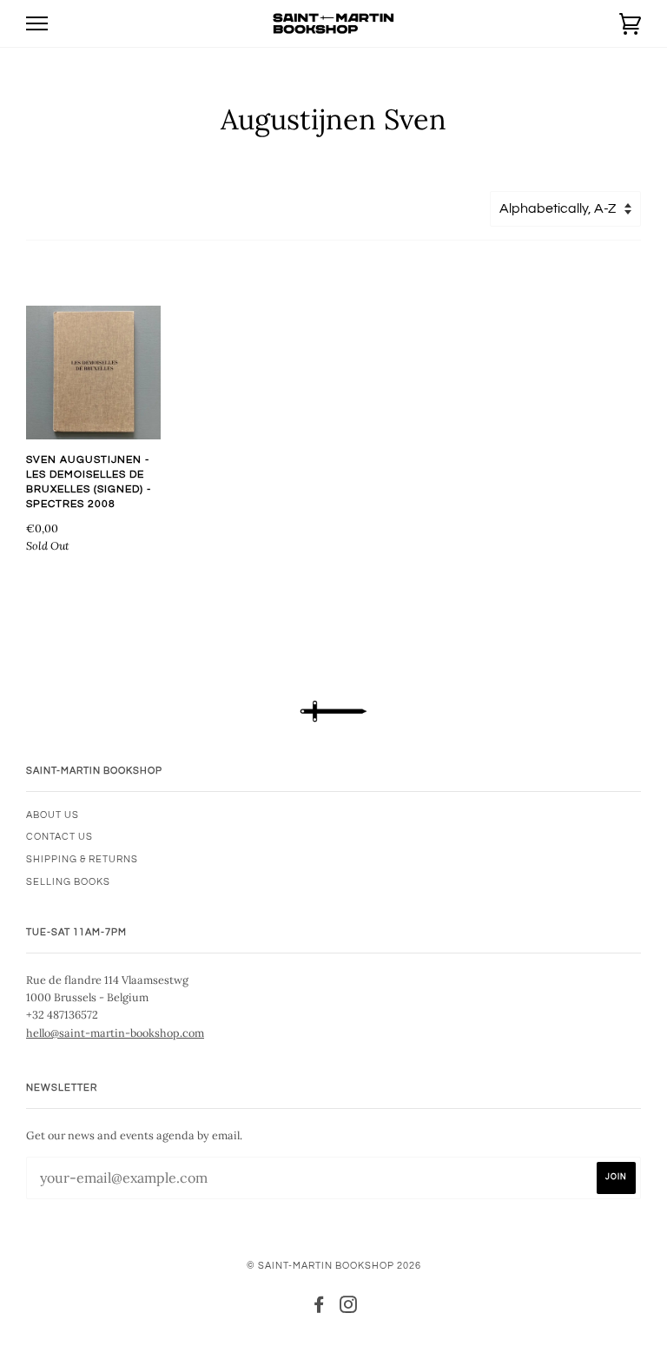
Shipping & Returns (82, 859)
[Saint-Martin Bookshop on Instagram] (349, 1308)
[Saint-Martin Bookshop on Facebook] (319, 1308)
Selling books (68, 882)
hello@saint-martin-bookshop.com (115, 1032)
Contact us (59, 836)
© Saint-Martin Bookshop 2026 (334, 1265)
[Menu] (37, 24)
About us (52, 815)
